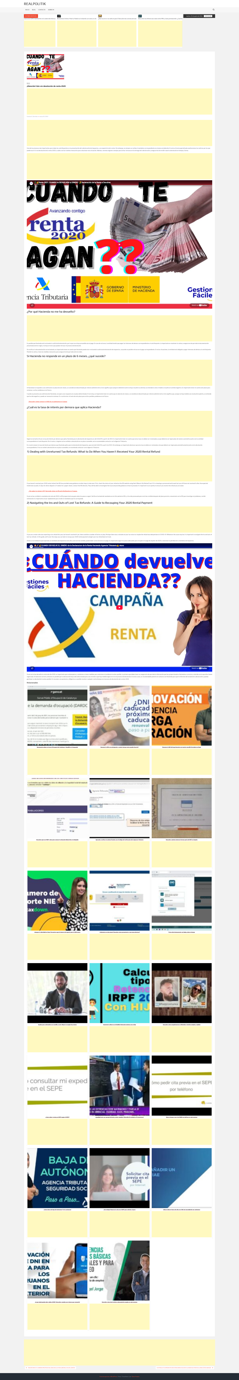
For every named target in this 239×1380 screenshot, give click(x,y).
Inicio (27, 9)
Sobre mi (51, 9)
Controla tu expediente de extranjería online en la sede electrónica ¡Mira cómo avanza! (184, 1367)
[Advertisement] (38, 34)
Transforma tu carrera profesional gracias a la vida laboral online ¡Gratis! (51, 1367)
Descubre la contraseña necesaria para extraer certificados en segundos (141, 18)
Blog (33, 9)
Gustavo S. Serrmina (32, 116)
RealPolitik (35, 4)
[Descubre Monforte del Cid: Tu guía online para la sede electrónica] (95, 16)
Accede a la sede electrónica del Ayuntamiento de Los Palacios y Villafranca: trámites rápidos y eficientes (38, 18)
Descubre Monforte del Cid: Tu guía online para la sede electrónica (95, 18)
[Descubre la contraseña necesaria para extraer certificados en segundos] (141, 16)
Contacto (41, 9)
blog (28, 83)
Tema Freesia (135, 1376)
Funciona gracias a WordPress (108, 1376)
